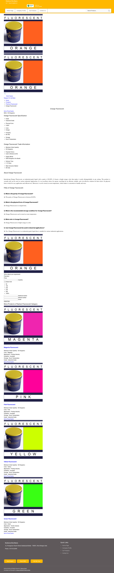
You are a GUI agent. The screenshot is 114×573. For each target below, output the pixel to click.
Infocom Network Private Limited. (23, 570)
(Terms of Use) (23, 568)
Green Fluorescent (10, 519)
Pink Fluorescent (9, 404)
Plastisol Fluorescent (11, 104)
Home (7, 100)
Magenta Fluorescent (11, 347)
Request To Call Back (9, 98)
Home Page (10, 10)
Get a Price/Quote (9, 111)
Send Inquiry (9, 96)
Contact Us (43, 10)
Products (8, 102)
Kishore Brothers (11, 2)
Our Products (32, 10)
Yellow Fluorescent (10, 462)
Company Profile (21, 10)
